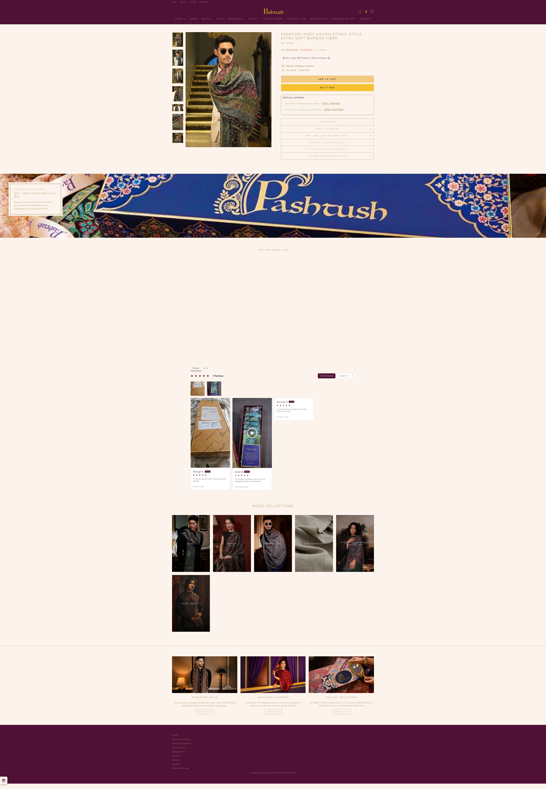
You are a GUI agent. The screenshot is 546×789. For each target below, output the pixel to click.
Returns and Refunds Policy (327, 156)
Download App (343, 18)
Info (253, 18)
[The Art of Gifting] (341, 674)
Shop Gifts (341, 712)
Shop (179, 18)
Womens (183, 2)
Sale (220, 18)
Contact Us (296, 18)
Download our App (180, 768)
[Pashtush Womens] (273, 674)
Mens (174, 2)
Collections (203, 2)
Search (365, 18)
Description (327, 122)
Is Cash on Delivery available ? (327, 149)
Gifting (193, 2)
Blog (206, 18)
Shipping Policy (179, 751)
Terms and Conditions (181, 743)
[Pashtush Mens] (204, 674)
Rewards (235, 18)
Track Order (272, 18)
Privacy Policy (178, 747)
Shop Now (204, 712)
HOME (194, 18)
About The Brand (327, 129)
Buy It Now (327, 87)
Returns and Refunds (181, 739)
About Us (176, 756)
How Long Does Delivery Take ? (327, 136)
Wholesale (318, 18)
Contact (175, 760)
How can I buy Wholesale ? (327, 142)
